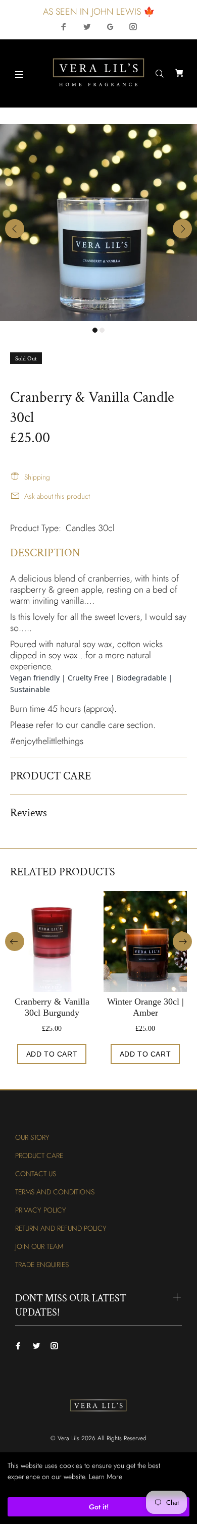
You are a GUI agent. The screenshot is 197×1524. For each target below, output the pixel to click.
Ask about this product (57, 496)
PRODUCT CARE (39, 1155)
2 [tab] (102, 330)
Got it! (99, 1507)
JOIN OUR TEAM (39, 1246)
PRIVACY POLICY (40, 1210)
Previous (14, 228)
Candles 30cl (90, 528)
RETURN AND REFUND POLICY (61, 1228)
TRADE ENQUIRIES (42, 1264)
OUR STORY (32, 1137)
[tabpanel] (98, 222)
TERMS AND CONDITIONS (54, 1192)
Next (182, 228)
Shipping (37, 477)
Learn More (105, 1477)
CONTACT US (35, 1174)
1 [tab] (94, 330)
